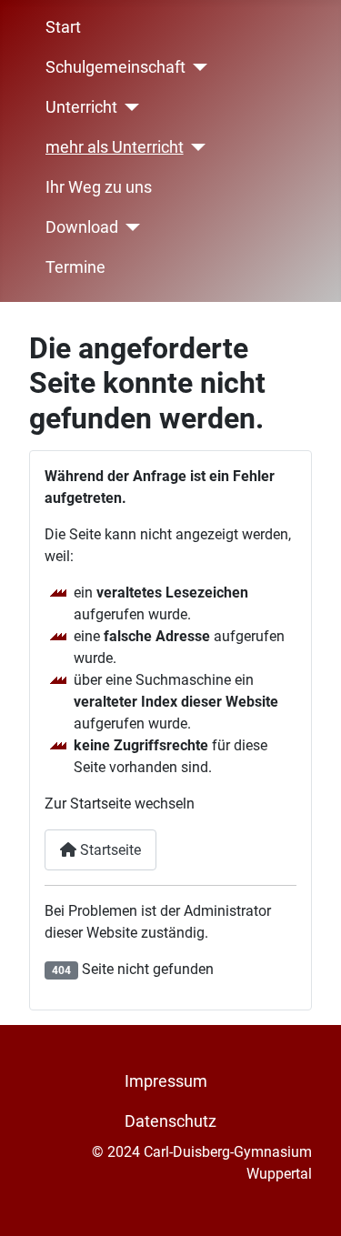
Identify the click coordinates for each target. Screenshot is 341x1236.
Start (63, 27)
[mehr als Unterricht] (195, 147)
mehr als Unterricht (114, 147)
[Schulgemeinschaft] (197, 67)
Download (81, 227)
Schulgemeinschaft (115, 67)
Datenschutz (170, 1121)
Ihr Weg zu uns (98, 187)
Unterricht (81, 107)
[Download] (129, 227)
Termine (75, 267)
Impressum (166, 1081)
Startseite (108, 850)
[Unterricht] (128, 107)
